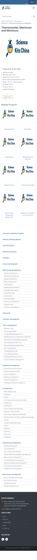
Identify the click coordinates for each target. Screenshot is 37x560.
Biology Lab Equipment (10, 279)
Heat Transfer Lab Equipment (12, 451)
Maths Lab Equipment (10, 281)
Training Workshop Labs (11, 351)
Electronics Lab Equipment (11, 301)
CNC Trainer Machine (10, 348)
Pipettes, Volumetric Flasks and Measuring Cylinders (19, 417)
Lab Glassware (8, 284)
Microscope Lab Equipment (12, 474)
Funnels (6, 420)
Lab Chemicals (8, 296)
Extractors (7, 431)
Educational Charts (9, 293)
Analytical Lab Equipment (11, 365)
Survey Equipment (9, 448)
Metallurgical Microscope (11, 486)
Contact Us (6, 528)
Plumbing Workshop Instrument (13, 357)
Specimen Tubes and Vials (11, 411)
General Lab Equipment (10, 380)
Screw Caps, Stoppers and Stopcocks (15, 414)
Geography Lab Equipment (11, 290)
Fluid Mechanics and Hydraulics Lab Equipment (17, 454)
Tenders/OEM (7, 522)
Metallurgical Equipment (11, 446)
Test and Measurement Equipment (14, 460)
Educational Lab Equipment (12, 270)
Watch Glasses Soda (10, 391)
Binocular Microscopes (10, 480)
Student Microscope (10, 483)
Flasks (6, 425)
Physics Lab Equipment (11, 273)
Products (5, 519)
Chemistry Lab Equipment (11, 276)
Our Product (9, 21)
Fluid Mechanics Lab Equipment (13, 468)
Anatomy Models (8, 245)
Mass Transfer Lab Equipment (13, 457)
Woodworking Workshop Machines (14, 345)
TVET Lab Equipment (10, 325)
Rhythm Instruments (10, 252)
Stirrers (6, 397)
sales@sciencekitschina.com (12, 509)
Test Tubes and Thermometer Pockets (15, 400)
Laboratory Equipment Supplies (13, 233)
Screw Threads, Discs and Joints (13, 408)
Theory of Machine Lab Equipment (14, 359)
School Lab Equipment (10, 264)
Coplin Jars (7, 434)
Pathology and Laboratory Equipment (14, 383)
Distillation (7, 428)
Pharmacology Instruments (12, 371)
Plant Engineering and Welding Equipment (16, 340)
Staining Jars (8, 403)
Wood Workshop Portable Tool (12, 342)
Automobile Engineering (11, 354)
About (32, 2)
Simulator (6, 258)
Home (3, 21)
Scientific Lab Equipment (11, 319)
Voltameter (7, 394)
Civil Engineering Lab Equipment (13, 466)
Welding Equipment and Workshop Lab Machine (17, 337)
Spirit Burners (8, 405)
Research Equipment (10, 374)
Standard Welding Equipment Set (13, 334)
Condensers (7, 437)
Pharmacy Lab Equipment (11, 377)
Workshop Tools (8, 328)
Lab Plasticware (8, 304)
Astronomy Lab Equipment (11, 307)
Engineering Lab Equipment (12, 287)
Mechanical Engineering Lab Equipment (15, 463)
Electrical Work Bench (10, 331)
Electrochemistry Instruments (13, 368)
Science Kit (6, 313)
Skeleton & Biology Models (12, 239)
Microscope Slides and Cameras (13, 477)
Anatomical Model (9, 299)
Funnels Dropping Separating (12, 423)
